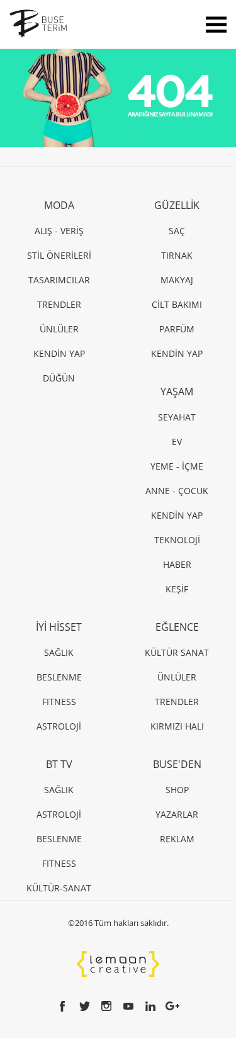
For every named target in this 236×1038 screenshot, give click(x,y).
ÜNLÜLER (59, 329)
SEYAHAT (177, 417)
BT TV (59, 764)
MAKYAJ (176, 280)
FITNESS (59, 702)
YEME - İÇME (176, 466)
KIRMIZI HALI (177, 726)
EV (177, 442)
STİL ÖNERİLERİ (59, 255)
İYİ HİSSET (59, 627)
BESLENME (59, 677)
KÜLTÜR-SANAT (58, 888)
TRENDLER (59, 304)
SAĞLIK (59, 652)
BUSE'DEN (177, 764)
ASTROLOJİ (59, 726)
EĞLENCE (177, 627)
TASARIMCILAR (59, 280)
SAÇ (177, 231)
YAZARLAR (176, 814)
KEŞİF (177, 589)
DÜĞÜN (59, 378)
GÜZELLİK (176, 205)
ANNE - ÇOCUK (176, 491)
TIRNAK (177, 255)
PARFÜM (176, 329)
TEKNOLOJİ (177, 540)
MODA (59, 205)
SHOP (177, 790)
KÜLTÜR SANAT (177, 652)
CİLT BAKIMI (177, 304)
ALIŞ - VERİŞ (59, 231)
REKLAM (177, 839)
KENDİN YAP (59, 353)
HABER (177, 564)
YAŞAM (176, 391)
